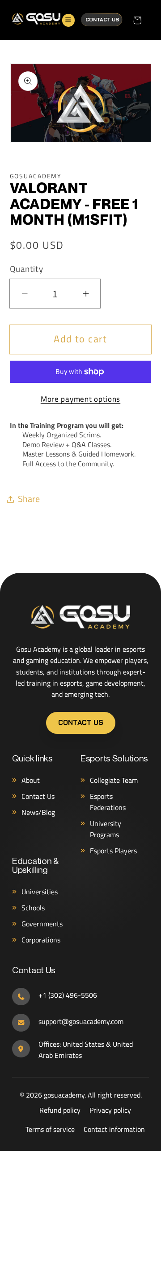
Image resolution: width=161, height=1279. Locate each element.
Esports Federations (108, 802)
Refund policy (59, 1110)
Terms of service (50, 1129)
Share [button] (29, 499)
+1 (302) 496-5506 (67, 995)
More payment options (80, 399)
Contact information (114, 1129)
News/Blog (38, 812)
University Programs (105, 829)
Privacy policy (110, 1110)
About (30, 780)
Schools (33, 907)
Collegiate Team (114, 780)
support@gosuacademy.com (80, 1021)
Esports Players (113, 850)
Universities (39, 891)
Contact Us (102, 19)
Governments (42, 923)
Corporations (40, 939)
